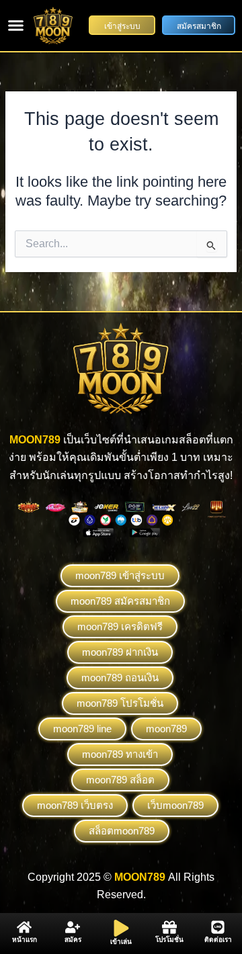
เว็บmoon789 (175, 805)
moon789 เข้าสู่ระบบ (120, 575)
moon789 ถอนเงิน (120, 677)
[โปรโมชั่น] (169, 927)
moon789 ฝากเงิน (120, 652)
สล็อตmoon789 (122, 830)
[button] (16, 25)
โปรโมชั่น (169, 939)
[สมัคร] (72, 927)
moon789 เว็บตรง (75, 805)
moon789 (166, 728)
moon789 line (82, 728)
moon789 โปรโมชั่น (120, 703)
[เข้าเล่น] (121, 928)
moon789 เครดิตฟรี (120, 626)
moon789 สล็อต (120, 779)
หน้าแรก (24, 939)
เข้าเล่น (121, 941)
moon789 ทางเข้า (120, 754)
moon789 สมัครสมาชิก (120, 601)
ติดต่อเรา (218, 939)
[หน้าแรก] (24, 927)
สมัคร (73, 939)
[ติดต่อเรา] (217, 927)
